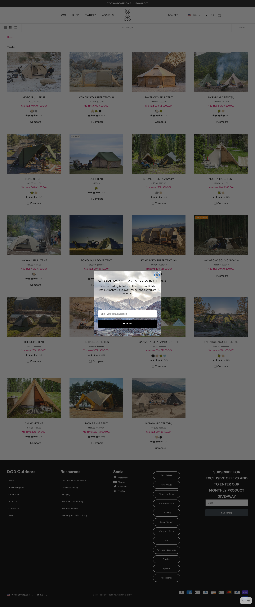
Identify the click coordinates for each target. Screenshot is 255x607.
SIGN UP (127, 323)
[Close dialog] (157, 274)
